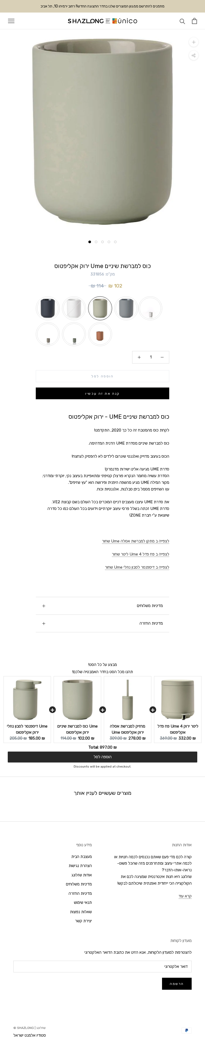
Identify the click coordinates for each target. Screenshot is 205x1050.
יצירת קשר (83, 921)
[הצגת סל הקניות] (194, 21)
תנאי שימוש (83, 902)
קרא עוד (185, 896)
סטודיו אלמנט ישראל (29, 1035)
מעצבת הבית (81, 856)
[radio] (48, 308)
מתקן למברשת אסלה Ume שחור (135, 541)
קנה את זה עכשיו (102, 394)
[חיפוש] (182, 21)
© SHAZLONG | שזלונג (29, 1028)
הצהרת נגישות (80, 865)
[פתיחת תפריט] (11, 21)
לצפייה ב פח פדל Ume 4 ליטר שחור (140, 554)
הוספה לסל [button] (103, 756)
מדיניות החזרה (151, 623)
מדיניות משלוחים (150, 605)
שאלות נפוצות (81, 911)
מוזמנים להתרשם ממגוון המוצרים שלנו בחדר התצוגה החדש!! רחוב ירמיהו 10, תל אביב (102, 6)
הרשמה (177, 984)
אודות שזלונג (81, 875)
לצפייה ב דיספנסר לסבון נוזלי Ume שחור (137, 567)
